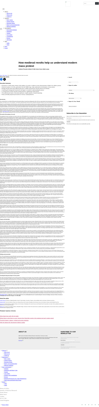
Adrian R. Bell (2, 302)
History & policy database (74, 2)
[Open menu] (1, 29)
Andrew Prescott (2, 300)
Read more (20, 340)
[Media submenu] (5, 382)
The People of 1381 (6, 111)
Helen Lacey (2, 306)
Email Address (63, 340)
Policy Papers (5, 75)
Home (1, 75)
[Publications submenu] (8, 357)
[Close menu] (3, 9)
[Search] (97, 3)
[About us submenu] (7, 350)
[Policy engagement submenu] (11, 367)
